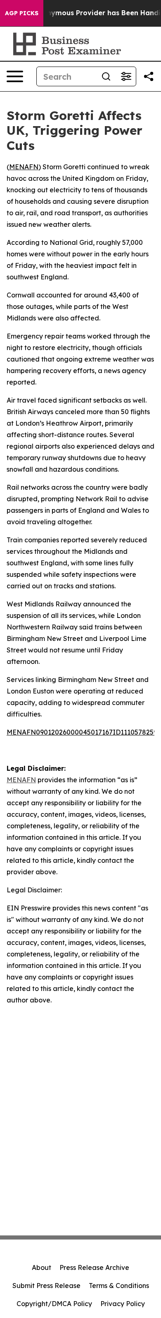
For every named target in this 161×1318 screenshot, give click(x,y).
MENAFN (23, 167)
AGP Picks (21, 13)
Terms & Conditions (119, 1285)
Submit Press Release (46, 1285)
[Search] (106, 76)
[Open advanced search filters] (126, 76)
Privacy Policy (122, 1304)
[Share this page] (148, 76)
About (41, 1267)
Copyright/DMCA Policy (54, 1304)
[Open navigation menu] (15, 76)
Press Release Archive (94, 1267)
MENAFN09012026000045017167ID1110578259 (82, 732)
